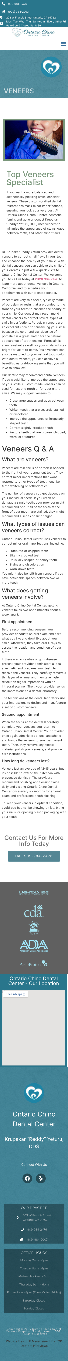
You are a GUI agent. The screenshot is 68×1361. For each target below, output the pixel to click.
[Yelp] (41, 1178)
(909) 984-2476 (46, 279)
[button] (63, 43)
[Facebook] (27, 1178)
